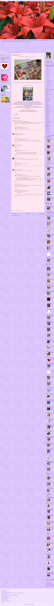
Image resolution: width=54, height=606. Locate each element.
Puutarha (47, 116)
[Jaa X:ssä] (16, 114)
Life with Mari (49, 455)
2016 (47, 74)
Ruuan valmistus (48, 120)
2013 (47, 78)
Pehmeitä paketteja (49, 327)
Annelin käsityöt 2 (49, 494)
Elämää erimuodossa (49, 206)
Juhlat (46, 96)
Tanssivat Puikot (49, 172)
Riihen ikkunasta (49, 321)
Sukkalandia (48, 536)
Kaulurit (51, 449)
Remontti (47, 118)
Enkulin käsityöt (49, 138)
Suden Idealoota (49, 227)
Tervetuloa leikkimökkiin (52, 477)
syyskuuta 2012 (48, 84)
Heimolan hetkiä (49, 351)
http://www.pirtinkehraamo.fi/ (4, 597)
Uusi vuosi (47, 127)
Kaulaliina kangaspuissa (52, 322)
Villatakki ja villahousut (52, 316)
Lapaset (47, 103)
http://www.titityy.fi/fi (3, 599)
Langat (47, 102)
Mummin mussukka (48, 111)
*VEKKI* (48, 166)
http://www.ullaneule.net (49, 583)
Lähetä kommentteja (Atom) (16, 215)
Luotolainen (47, 108)
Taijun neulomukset (49, 548)
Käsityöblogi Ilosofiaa (49, 418)
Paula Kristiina (49, 303)
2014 (47, 76)
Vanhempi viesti (41, 213)
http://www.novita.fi (48, 582)
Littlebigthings (49, 309)
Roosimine (52, 246)
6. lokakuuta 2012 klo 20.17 (22, 133)
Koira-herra (47, 101)
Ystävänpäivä (47, 133)
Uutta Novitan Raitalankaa (52, 528)
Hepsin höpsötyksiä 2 (49, 203)
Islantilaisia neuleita (48, 94)
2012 (47, 79)
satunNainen (48, 185)
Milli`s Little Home (49, 339)
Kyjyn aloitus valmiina (52, 151)
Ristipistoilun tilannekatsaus (52, 167)
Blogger (33, 604)
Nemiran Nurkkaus (49, 503)
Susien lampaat (49, 272)
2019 (47, 70)
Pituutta (51, 157)
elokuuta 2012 (48, 85)
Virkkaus (16, 115)
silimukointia (48, 467)
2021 (47, 67)
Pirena (48, 144)
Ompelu (47, 113)
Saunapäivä (52, 222)
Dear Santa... (52, 309)
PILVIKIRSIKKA (49, 424)
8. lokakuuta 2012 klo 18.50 (19, 169)
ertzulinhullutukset (49, 554)
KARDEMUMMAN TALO (50, 363)
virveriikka (48, 476)
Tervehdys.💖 (52, 297)
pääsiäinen (47, 117)
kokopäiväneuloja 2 (49, 406)
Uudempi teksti (13, 213)
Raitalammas (48, 197)
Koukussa (48, 369)
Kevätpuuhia (47, 100)
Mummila (47, 110)
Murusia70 (48, 266)
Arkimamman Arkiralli (50, 215)
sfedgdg (48, 533)
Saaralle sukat (52, 401)
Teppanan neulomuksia (50, 315)
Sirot (51, 382)
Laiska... (48, 264)
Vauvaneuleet (47, 128)
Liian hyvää (48, 412)
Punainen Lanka (49, 357)
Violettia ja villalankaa (50, 497)
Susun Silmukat (49, 191)
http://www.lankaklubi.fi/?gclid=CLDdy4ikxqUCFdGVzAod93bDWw (9, 595)
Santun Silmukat (49, 527)
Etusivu (27, 213)
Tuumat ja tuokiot (49, 515)
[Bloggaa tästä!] (15, 114)
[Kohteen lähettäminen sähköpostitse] (14, 114)
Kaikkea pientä (52, 497)
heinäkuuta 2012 (49, 86)
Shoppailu (47, 124)
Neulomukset (47, 112)
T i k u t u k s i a (49, 333)
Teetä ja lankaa (49, 482)
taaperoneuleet (47, 125)
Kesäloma (47, 97)
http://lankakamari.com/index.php (5, 591)
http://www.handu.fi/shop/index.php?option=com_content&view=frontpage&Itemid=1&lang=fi (12, 592)
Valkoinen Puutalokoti (49, 221)
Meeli (51, 561)
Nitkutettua (48, 560)
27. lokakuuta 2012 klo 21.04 (19, 184)
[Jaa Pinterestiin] (17, 114)
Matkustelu (47, 109)
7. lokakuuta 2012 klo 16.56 (25, 163)
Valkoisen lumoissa (49, 566)
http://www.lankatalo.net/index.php (5, 596)
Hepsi (15, 169)
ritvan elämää (48, 297)
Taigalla (48, 375)
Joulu (46, 95)
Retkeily (47, 119)
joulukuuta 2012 (49, 80)
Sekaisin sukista (49, 381)
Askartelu (47, 92)
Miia (15, 120)
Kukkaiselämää (49, 162)
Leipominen (47, 105)
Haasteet (47, 93)
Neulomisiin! (52, 252)
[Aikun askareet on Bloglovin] (4, 52)
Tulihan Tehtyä (49, 156)
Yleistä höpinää (48, 132)
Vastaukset (16, 137)
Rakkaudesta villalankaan (50, 521)
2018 (47, 71)
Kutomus (48, 473)
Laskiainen (47, 104)
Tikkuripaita (47, 126)
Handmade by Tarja (49, 461)
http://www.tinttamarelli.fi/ (4, 598)
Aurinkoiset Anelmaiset (52, 522)
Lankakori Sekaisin (49, 387)
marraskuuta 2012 (49, 81)
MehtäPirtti (48, 542)
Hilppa (48, 345)
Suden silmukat (49, 150)
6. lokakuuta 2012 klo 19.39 (19, 120)
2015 (47, 75)
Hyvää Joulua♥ (52, 303)
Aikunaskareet (18, 127)
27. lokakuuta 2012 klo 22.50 (25, 190)
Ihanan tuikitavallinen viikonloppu (52, 341)
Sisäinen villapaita (49, 430)
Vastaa (15, 124)
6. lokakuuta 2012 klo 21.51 (25, 127)
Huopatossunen (16, 133)
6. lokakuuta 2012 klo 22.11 (25, 150)
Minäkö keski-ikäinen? (50, 212)
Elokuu (51, 179)
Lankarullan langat (49, 488)
